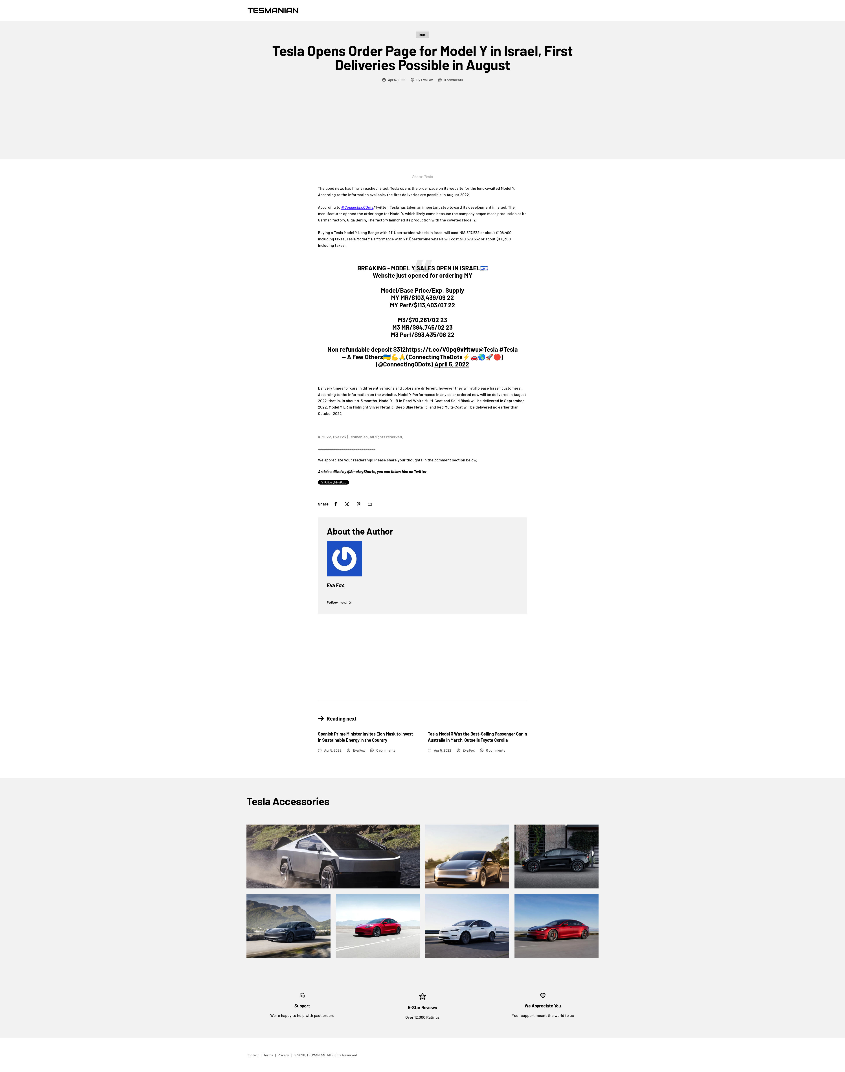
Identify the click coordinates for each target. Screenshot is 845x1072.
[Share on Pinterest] (358, 504)
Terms (268, 1055)
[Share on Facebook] (335, 504)
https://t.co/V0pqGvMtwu (442, 349)
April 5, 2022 (451, 364)
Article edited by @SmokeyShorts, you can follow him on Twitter (372, 471)
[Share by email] (370, 504)
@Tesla (488, 349)
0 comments (453, 80)
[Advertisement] (422, 126)
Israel (422, 35)
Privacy (283, 1055)
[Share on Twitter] (347, 504)
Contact (252, 1055)
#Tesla (508, 349)
